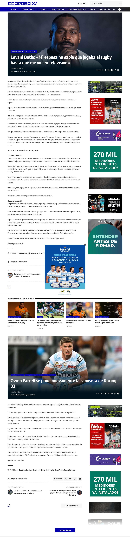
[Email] (111, 70)
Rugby (50, 253)
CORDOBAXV (22, 253)
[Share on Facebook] (105, 70)
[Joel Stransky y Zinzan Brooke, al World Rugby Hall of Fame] (108, 310)
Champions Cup (23, 470)
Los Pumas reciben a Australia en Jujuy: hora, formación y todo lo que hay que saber (49, 322)
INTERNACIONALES (17, 51)
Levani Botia (43, 253)
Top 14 (55, 253)
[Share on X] (108, 70)
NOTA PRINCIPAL (31, 51)
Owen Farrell (59, 470)
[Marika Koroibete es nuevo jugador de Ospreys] (79, 310)
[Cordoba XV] (22, 4)
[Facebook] (79, 3)
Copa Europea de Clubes (37, 470)
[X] (81, 3)
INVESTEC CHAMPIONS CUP (34, 375)
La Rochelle (34, 253)
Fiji (29, 253)
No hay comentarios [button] (72, 287)
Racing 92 (67, 470)
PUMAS (40, 317)
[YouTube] (84, 3)
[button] (114, 9)
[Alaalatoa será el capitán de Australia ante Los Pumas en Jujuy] (21, 310)
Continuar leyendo (65, 530)
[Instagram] (86, 3)
